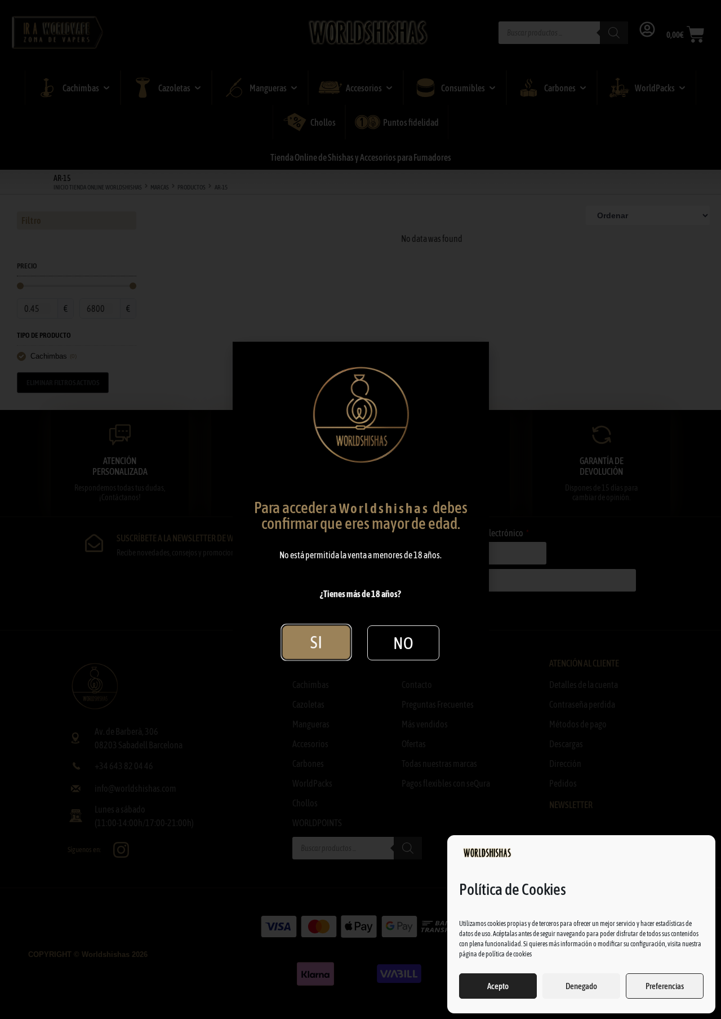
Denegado (581, 986)
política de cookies (509, 954)
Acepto (498, 986)
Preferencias (665, 986)
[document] (360, 509)
